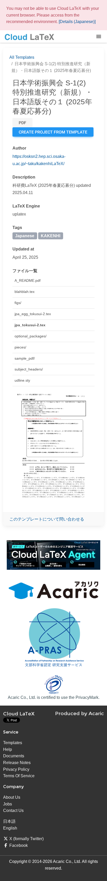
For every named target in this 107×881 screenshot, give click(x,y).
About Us (11, 797)
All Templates (21, 57)
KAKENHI (50, 236)
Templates (12, 743)
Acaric (96, 713)
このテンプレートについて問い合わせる (46, 519)
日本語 (9, 821)
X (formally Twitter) (26, 838)
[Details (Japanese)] (77, 21)
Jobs (7, 804)
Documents (13, 756)
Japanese (24, 236)
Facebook (18, 845)
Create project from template (53, 132)
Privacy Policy (16, 769)
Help (7, 749)
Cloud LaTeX (19, 713)
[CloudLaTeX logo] (29, 36)
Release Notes (17, 762)
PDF (22, 122)
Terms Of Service (19, 776)
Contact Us (13, 810)
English (10, 828)
